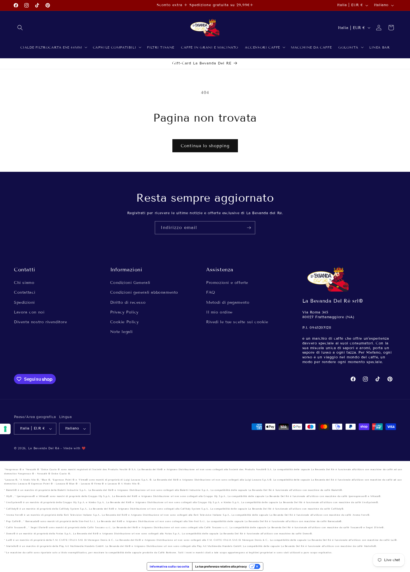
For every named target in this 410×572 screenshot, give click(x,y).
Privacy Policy (124, 312)
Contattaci (24, 292)
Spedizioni (24, 302)
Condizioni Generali (130, 282)
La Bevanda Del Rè (43, 448)
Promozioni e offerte (227, 282)
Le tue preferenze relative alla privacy (221, 566)
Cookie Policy (124, 322)
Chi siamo (24, 282)
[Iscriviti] (249, 227)
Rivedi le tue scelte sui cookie (237, 322)
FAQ (210, 292)
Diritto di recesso (128, 302)
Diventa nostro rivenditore (40, 322)
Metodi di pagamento (227, 302)
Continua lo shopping (205, 145)
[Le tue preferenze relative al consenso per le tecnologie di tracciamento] (5, 429)
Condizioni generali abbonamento (144, 292)
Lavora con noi (29, 312)
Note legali (121, 331)
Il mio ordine (219, 312)
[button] (20, 27)
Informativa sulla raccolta (169, 566)
